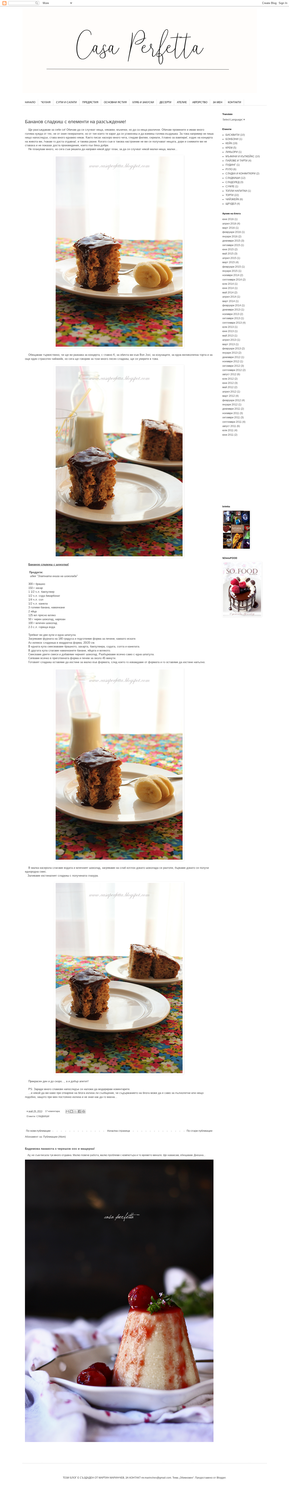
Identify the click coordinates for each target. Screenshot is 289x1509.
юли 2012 (228, 378)
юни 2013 (228, 331)
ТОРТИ (230, 195)
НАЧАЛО (30, 102)
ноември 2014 (230, 275)
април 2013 (229, 339)
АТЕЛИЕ (182, 102)
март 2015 (228, 262)
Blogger (221, 1477)
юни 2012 (228, 383)
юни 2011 (228, 434)
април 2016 (229, 223)
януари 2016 (230, 236)
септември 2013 (232, 322)
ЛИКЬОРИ (232, 151)
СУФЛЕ (230, 186)
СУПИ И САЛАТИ (66, 102)
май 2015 (228, 253)
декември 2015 (231, 240)
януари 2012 (230, 404)
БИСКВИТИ (232, 134)
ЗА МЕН (217, 102)
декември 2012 (231, 357)
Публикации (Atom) (54, 1136)
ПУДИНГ (231, 164)
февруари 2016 (231, 232)
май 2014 (228, 292)
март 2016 (228, 227)
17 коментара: (53, 1111)
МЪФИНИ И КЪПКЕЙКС (240, 156)
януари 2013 (230, 352)
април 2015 (229, 258)
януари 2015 (230, 271)
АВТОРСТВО (199, 102)
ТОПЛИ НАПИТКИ (236, 190)
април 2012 (229, 391)
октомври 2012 (231, 365)
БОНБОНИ (232, 139)
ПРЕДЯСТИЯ (90, 102)
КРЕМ (229, 147)
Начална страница (118, 1130)
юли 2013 (228, 327)
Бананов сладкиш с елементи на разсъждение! (75, 121)
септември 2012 (232, 370)
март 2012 (228, 395)
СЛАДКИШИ (42, 1116)
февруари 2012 (231, 400)
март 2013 (228, 344)
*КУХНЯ (46, 102)
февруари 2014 (231, 305)
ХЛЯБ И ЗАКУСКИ (143, 102)
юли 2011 (228, 430)
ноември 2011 (230, 413)
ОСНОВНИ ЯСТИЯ (115, 102)
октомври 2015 (231, 245)
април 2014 (229, 296)
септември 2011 (232, 421)
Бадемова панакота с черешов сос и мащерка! (60, 1148)
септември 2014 (232, 279)
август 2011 (229, 426)
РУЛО (229, 169)
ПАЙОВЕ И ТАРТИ (237, 160)
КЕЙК (229, 143)
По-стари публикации (199, 1130)
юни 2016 (228, 219)
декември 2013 (231, 309)
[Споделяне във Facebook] (79, 1111)
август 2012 (229, 374)
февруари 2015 (231, 266)
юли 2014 (228, 283)
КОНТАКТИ (234, 102)
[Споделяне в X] (75, 1111)
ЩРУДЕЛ (231, 203)
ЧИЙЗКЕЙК (232, 199)
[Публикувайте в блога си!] (71, 1111)
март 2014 (228, 301)
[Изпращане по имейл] (67, 1111)
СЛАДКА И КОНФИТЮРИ (241, 173)
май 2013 (228, 335)
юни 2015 (228, 249)
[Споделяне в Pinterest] (83, 1111)
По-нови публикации (38, 1130)
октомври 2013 (231, 318)
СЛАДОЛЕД (232, 182)
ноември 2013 (230, 314)
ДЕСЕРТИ (165, 102)
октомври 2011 (231, 417)
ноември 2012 (230, 361)
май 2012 (228, 387)
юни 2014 (228, 288)
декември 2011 (231, 408)
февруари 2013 (231, 348)
